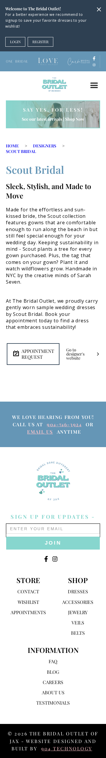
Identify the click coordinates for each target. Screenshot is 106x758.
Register (40, 41)
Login (15, 41)
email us (40, 432)
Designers (44, 146)
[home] (53, 84)
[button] (94, 86)
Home (12, 146)
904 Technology (66, 748)
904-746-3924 (64, 424)
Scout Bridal (21, 151)
